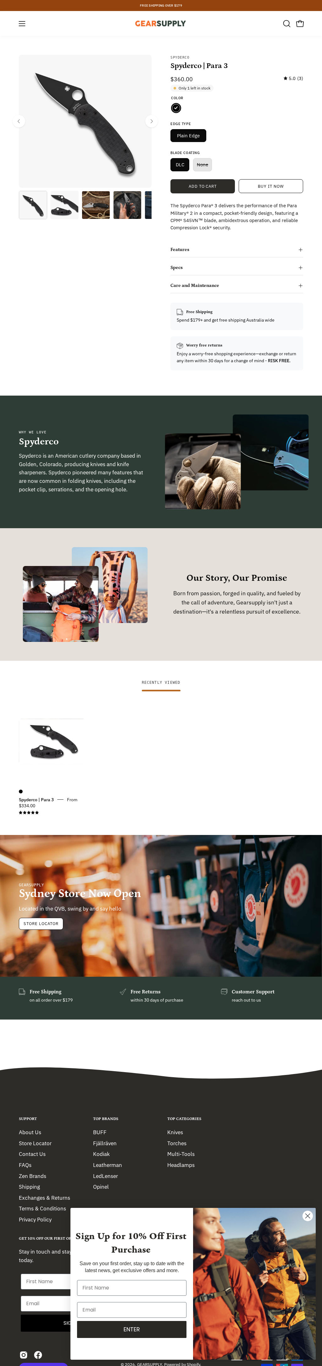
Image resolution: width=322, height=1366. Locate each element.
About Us (30, 1132)
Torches (176, 1143)
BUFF (100, 1132)
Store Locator (41, 923)
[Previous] (19, 121)
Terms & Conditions (42, 1208)
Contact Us (32, 1154)
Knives (175, 1132)
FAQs (25, 1164)
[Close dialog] (307, 1215)
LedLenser (105, 1175)
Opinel (101, 1186)
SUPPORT (28, 1119)
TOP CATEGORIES (184, 1119)
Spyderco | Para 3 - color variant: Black (21, 791)
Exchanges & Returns (44, 1197)
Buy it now (271, 186)
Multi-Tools (181, 1154)
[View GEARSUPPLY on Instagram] (23, 1355)
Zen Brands (32, 1175)
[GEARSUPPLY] (161, 23)
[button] (286, 23)
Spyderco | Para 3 (36, 799)
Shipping (29, 1186)
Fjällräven (105, 1143)
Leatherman (107, 1164)
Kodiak (101, 1154)
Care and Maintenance (194, 285)
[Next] (151, 121)
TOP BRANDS (105, 1119)
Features (179, 249)
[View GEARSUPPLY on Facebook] (38, 1355)
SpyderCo (179, 57)
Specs (176, 267)
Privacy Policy (35, 1219)
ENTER (132, 1329)
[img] (293, 78)
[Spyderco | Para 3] (33, 205)
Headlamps (181, 1164)
